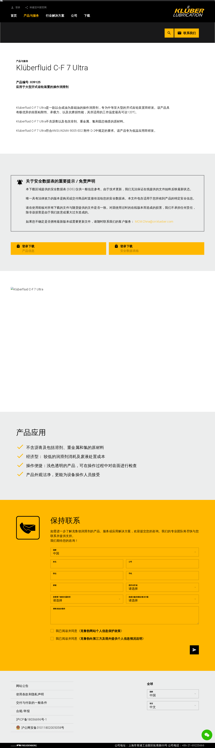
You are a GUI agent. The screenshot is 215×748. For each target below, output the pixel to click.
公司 (130, 562)
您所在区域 (133, 585)
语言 (151, 703)
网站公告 (22, 686)
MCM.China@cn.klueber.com (154, 221)
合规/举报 (23, 711)
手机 (130, 573)
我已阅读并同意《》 (90, 631)
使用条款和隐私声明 (30, 694)
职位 (55, 573)
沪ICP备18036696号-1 (31, 719)
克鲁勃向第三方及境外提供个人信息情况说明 (111, 638)
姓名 (55, 562)
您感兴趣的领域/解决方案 (139, 597)
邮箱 (55, 585)
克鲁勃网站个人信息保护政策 (100, 631)
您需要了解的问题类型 (62, 597)
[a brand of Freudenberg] (24, 745)
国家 (55, 550)
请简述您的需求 (59, 609)
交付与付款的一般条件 (31, 702)
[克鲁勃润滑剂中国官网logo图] (188, 11)
